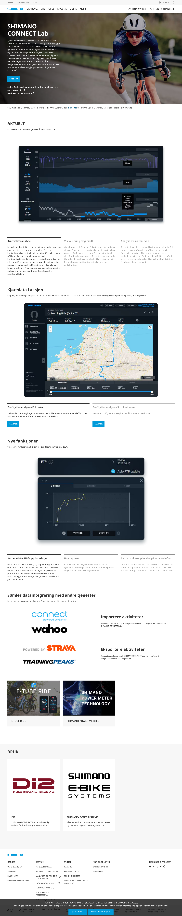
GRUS (51, 8)
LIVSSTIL (62, 8)
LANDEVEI (32, 8)
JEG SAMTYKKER (77, 912)
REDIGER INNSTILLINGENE (100, 912)
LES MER (13, 423)
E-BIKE (73, 8)
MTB (43, 8)
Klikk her (72, 107)
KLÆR (83, 8)
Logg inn (13, 78)
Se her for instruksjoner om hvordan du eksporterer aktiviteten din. (33, 89)
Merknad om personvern (19, 93)
